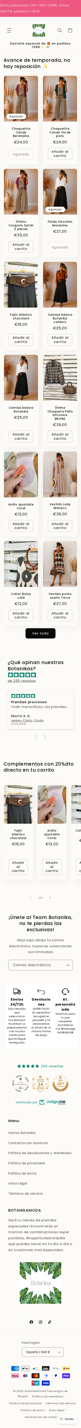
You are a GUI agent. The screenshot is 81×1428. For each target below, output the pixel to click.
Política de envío (22, 1173)
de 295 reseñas (22, 680)
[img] (43, 675)
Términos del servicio (61, 1403)
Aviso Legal (17, 1183)
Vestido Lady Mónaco (60, 506)
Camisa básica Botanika (21, 409)
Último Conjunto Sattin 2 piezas (20, 225)
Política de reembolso (47, 1396)
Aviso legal (56, 1410)
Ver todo (40, 633)
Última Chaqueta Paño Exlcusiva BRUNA (60, 413)
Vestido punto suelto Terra (60, 596)
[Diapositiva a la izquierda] (31, 897)
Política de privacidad (26, 1163)
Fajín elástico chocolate (21, 316)
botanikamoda (35, 1391)
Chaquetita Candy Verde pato (60, 132)
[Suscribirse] (67, 965)
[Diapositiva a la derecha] (50, 897)
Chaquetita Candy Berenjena (21, 132)
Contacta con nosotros (28, 1143)
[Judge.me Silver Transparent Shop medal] (20, 1083)
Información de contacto (43, 1417)
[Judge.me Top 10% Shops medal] (60, 1083)
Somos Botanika (21, 1133)
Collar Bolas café (21, 596)
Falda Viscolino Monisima (60, 223)
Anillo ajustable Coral (21, 506)
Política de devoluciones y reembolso (40, 1153)
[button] (9, 30)
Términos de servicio (25, 1193)
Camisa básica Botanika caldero (60, 318)
